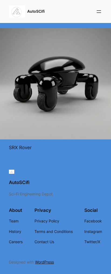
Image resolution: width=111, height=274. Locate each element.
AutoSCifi (36, 11)
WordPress (44, 262)
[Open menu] (99, 11)
